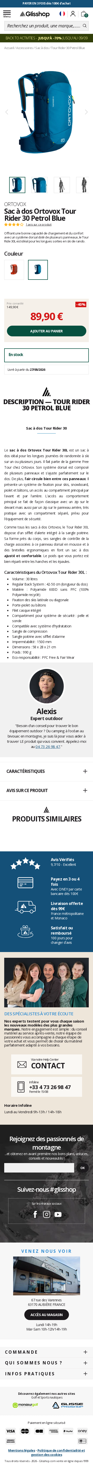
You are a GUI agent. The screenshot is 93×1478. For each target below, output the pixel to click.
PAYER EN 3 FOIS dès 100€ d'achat (46, 3)
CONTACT (48, 1065)
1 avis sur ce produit (39, 224)
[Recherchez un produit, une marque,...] (84, 25)
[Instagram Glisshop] (46, 1215)
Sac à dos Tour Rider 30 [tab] (46, 428)
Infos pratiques (30, 1374)
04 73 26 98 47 (47, 746)
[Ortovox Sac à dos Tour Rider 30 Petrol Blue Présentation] (46, 112)
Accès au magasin (47, 1314)
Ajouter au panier (46, 331)
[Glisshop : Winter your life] (35, 14)
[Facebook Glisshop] (35, 1215)
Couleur (13, 253)
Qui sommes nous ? (33, 1363)
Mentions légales (21, 1450)
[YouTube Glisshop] (58, 1215)
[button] (46, 771)
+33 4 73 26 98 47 (50, 1087)
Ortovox (15, 204)
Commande (21, 1352)
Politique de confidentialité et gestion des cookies (58, 1452)
